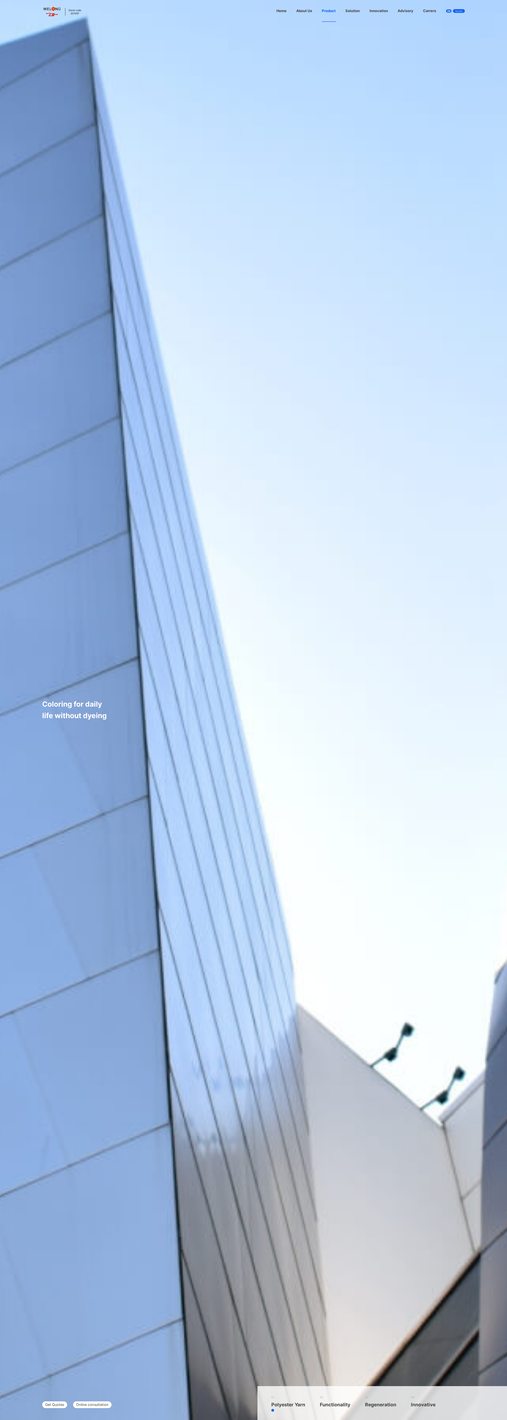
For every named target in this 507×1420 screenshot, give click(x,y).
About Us (304, 11)
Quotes (458, 11)
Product (329, 11)
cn (448, 11)
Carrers (429, 11)
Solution (352, 11)
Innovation (379, 11)
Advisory (405, 11)
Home (281, 11)
